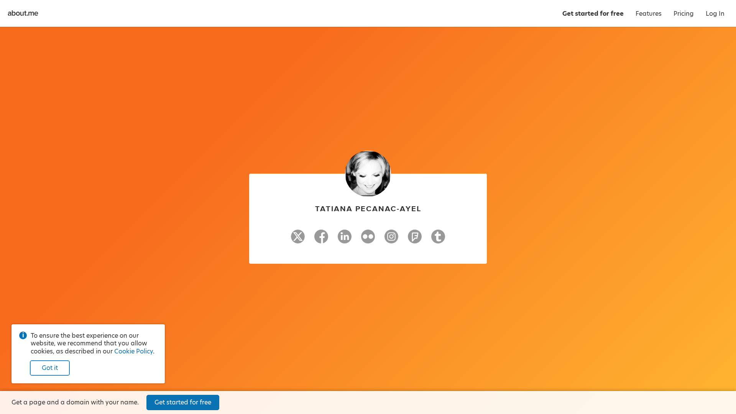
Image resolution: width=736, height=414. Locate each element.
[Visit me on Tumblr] (438, 240)
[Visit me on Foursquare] (415, 240)
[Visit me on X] (298, 240)
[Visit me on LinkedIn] (345, 240)
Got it (50, 367)
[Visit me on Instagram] (391, 240)
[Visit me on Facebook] (321, 240)
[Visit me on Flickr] (368, 240)
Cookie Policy (133, 351)
